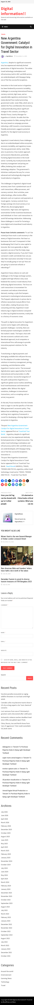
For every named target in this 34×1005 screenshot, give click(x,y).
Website (4, 650)
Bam (14, 1002)
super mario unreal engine (11, 758)
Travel (3, 34)
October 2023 (5, 900)
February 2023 (6, 917)
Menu (6, 27)
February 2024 (6, 886)
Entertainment (6, 975)
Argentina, (4, 62)
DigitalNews (9, 56)
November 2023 (6, 896)
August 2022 (5, 938)
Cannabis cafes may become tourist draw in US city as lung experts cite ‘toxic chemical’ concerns (16, 705)
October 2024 (5, 865)
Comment (4, 605)
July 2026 (4, 812)
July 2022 (4, 942)
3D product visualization (10, 780)
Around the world (7, 971)
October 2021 (5, 956)
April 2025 (4, 847)
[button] (2, 480)
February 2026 (6, 826)
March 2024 (5, 882)
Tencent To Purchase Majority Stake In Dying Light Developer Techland (16, 750)
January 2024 (5, 889)
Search (3, 675)
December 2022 (6, 924)
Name (3, 632)
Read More (10, 466)
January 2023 (5, 921)
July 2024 (4, 868)
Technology (5, 982)
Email (3, 641)
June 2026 (4, 815)
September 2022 (6, 935)
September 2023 (6, 903)
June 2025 (4, 840)
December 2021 (6, 952)
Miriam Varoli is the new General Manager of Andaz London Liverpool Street (16, 537)
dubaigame (6, 747)
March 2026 (5, 822)
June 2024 (4, 872)
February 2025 (6, 854)
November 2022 (6, 928)
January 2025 (5, 857)
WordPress (6, 1002)
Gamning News (6, 978)
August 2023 (5, 907)
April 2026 (4, 819)
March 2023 (5, 914)
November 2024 (6, 861)
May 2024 (4, 875)
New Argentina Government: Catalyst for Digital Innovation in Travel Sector (15, 428)
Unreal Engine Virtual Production (14, 790)
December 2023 (6, 893)
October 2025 (5, 833)
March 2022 (5, 945)
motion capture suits (9, 768)
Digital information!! (13, 11)
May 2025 (4, 843)
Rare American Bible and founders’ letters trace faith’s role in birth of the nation (16, 569)
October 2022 (5, 931)
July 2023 (4, 910)
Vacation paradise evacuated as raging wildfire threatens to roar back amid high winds (15, 696)
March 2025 (5, 850)
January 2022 (5, 949)
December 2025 (6, 829)
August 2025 (5, 836)
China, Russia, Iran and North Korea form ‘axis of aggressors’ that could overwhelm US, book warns (16, 726)
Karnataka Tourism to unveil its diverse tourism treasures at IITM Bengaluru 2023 (16, 580)
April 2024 (4, 879)
